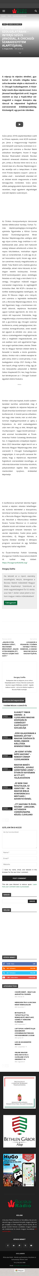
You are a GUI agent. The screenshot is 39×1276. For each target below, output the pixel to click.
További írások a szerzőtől (15, 706)
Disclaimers (20, 1253)
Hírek (9, 16)
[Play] (19, 124)
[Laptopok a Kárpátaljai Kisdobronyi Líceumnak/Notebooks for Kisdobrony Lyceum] (7, 1031)
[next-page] (7, 820)
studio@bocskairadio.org (21, 1265)
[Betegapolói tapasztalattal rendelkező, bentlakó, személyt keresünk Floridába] (7, 1015)
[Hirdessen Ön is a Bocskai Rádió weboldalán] (7, 1005)
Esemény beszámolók (19, 16)
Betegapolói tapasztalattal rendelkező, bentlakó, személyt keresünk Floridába (24, 1017)
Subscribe (32, 977)
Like (34, 964)
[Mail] (13, 1245)
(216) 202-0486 (20, 1262)
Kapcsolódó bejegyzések (13, 700)
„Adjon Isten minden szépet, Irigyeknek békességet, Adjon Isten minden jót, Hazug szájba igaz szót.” (10, 649)
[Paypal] (19, 1245)
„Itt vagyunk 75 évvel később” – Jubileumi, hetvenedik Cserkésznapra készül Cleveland (25, 809)
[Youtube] (31, 1245)
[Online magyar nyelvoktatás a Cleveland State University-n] (7, 1055)
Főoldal (3, 16)
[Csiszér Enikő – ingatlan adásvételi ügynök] (7, 994)
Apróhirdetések (10, 986)
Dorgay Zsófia (8, 49)
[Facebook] (8, 1245)
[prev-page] (3, 820)
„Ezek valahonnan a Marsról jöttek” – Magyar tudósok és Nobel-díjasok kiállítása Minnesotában (25, 739)
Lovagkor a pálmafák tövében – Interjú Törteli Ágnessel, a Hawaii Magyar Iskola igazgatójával (28, 648)
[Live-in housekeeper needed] (7, 1044)
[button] (3, 11)
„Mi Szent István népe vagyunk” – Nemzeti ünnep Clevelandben (23, 755)
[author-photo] (19, 674)
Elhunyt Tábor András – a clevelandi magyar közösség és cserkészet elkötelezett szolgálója (24, 720)
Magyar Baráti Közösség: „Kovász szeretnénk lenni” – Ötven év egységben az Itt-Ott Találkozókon (24, 771)
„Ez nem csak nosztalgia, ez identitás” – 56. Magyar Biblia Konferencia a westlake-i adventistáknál (22, 791)
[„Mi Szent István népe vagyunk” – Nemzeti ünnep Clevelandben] (7, 754)
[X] (25, 1245)
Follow (32, 968)
